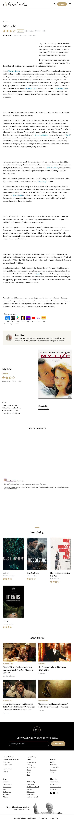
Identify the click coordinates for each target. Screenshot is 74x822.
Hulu (28, 775)
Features (29, 789)
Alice (38, 273)
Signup (62, 4)
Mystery (52, 760)
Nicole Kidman (52, 167)
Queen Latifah (18, 195)
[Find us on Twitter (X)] (57, 793)
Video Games (31, 784)
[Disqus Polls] (37, 455)
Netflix (52, 762)
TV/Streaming (31, 792)
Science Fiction (55, 767)
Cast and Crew (7, 765)
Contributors (54, 789)
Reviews (5, 22)
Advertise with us (55, 787)
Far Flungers (7, 792)
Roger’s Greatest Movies (10, 760)
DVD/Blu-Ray (31, 782)
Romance (53, 765)
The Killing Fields (61, 88)
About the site (54, 782)
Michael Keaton (14, 71)
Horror (29, 772)
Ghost (68, 135)
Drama (20, 31)
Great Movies (7, 787)
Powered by (8, 324)
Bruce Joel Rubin (41, 135)
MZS (4, 789)
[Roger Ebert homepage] (15, 4)
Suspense (53, 770)
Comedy (29, 765)
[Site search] (54, 4)
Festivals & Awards (32, 797)
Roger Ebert (7, 35)
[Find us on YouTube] (54, 793)
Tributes (5, 797)
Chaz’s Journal (7, 784)
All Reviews (6, 762)
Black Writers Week (33, 787)
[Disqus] (37, 500)
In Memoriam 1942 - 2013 (21, 809)
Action (29, 760)
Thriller (52, 772)
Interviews (6, 794)
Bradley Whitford (7, 410)
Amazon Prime (31, 762)
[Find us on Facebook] (51, 793)
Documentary (31, 767)
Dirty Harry (42, 181)
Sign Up (5, 771)
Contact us (53, 784)
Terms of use (43, 818)
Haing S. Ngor (31, 88)
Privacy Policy (54, 818)
